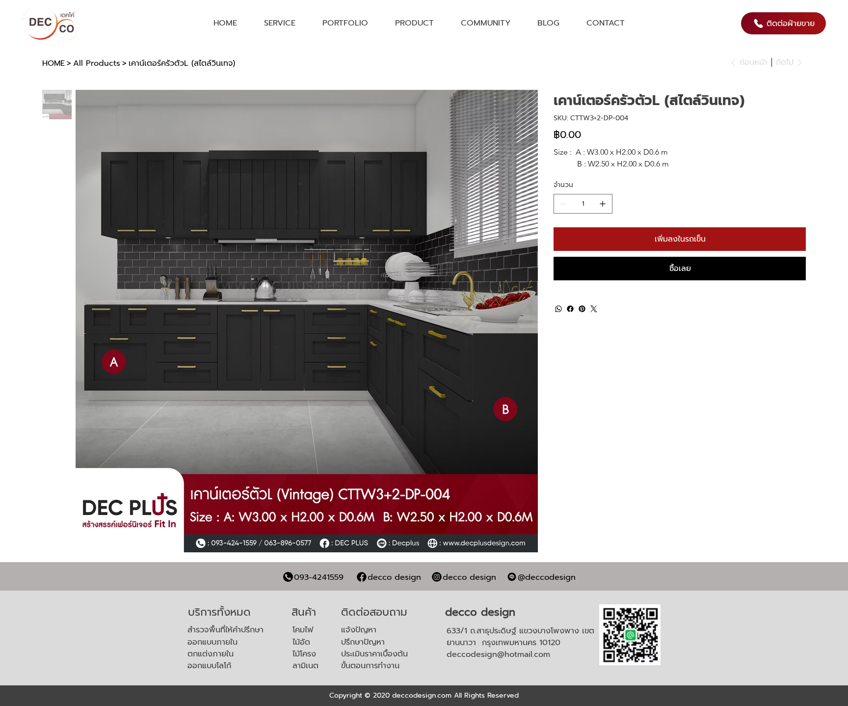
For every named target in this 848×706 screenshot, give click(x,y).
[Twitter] (594, 309)
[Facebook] (570, 309)
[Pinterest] (582, 309)
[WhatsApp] (558, 309)
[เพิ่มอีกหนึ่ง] (602, 204)
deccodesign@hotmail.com (498, 654)
